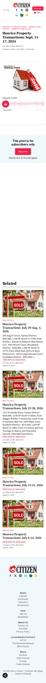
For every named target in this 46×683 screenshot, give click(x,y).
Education (23, 602)
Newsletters (23, 617)
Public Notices (23, 664)
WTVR (23, 640)
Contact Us (23, 625)
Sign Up (23, 614)
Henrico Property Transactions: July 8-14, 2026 (22, 536)
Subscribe (23, 151)
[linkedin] (16, 15)
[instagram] (26, 10)
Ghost (40, 671)
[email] (26, 15)
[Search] (8, 10)
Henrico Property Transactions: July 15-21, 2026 (23, 483)
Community (23, 599)
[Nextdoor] (21, 15)
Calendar (23, 596)
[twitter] (21, 10)
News (23, 593)
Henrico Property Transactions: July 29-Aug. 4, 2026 (22, 327)
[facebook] (16, 10)
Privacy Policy (23, 631)
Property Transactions (14, 27)
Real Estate (8, 320)
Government (23, 605)
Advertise (23, 628)
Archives (23, 655)
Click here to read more (14, 359)
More (23, 652)
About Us (23, 622)
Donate (37, 8)
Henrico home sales (21, 29)
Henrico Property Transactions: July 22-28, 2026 (23, 406)
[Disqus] (23, 201)
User (23, 610)
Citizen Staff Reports (13, 46)
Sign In (34, 158)
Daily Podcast (23, 658)
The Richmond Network (23, 643)
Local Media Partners (23, 637)
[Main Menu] (4, 10)
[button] (5, 675)
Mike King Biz (23, 646)
